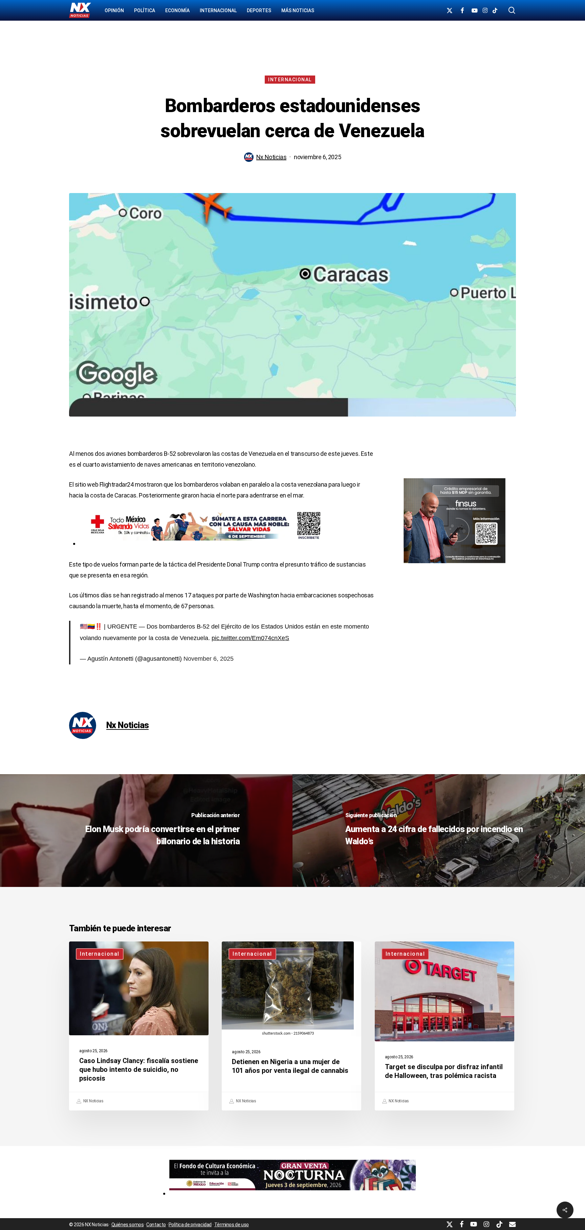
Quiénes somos (127, 1224)
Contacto (156, 1224)
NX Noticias (92, 1101)
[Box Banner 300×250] (454, 566)
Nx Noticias (271, 157)
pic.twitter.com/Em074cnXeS (250, 638)
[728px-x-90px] (202, 543)
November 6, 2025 (208, 658)
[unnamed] (292, 1193)
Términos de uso (231, 1224)
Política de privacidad (190, 1224)
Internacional (290, 79)
